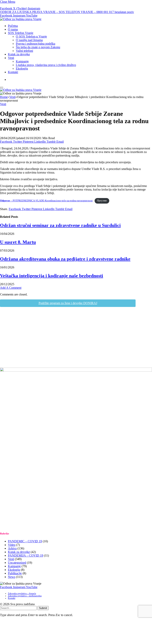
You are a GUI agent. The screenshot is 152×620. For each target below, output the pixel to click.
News (11, 576)
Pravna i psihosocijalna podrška (35, 43)
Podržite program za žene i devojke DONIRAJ (68, 303)
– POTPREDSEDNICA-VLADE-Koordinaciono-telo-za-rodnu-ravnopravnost (46, 200)
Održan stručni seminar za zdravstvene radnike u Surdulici (60, 225)
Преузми (102, 200)
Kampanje (22, 61)
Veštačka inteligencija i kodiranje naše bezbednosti (51, 275)
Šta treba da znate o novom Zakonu (38, 47)
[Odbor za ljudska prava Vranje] (20, 19)
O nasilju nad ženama (29, 40)
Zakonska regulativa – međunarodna (25, 596)
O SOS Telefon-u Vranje (31, 36)
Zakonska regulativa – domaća (22, 593)
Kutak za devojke (19, 54)
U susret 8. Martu (18, 242)
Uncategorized (17, 562)
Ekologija (22, 68)
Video (11, 544)
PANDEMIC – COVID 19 (25, 541)
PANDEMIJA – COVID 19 (25, 555)
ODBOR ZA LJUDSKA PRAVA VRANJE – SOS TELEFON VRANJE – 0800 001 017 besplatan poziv (67, 12)
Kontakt (13, 72)
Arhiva (12, 548)
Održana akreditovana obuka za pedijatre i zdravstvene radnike (65, 258)
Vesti (11, 57)
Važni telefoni (24, 50)
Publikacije (15, 573)
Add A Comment (10, 287)
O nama (13, 29)
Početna (13, 25)
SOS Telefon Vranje (20, 33)
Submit (43, 608)
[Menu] (1, 87)
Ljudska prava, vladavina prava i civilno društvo (46, 65)
